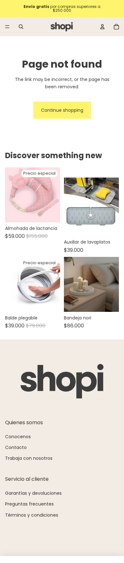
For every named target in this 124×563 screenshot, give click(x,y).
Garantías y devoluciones (33, 493)
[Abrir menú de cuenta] (102, 27)
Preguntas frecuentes (29, 504)
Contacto (16, 447)
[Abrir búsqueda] (21, 27)
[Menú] (7, 26)
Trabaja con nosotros (28, 458)
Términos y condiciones (31, 515)
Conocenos (18, 436)
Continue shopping (62, 110)
